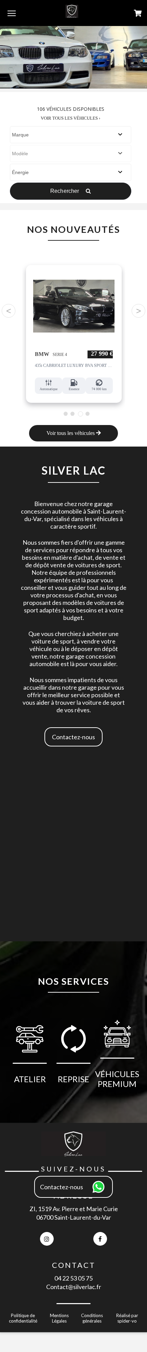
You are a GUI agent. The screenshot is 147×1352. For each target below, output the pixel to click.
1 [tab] (65, 414)
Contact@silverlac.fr (73, 1286)
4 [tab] (87, 414)
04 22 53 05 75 (73, 1278)
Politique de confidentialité (23, 1318)
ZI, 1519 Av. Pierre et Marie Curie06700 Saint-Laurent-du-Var (73, 1213)
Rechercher (65, 191)
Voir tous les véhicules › (70, 118)
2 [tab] (72, 414)
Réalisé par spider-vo (127, 1318)
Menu (11, 13)
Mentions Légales (59, 1318)
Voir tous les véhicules (71, 433)
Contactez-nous (73, 737)
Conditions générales (92, 1318)
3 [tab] (80, 414)
